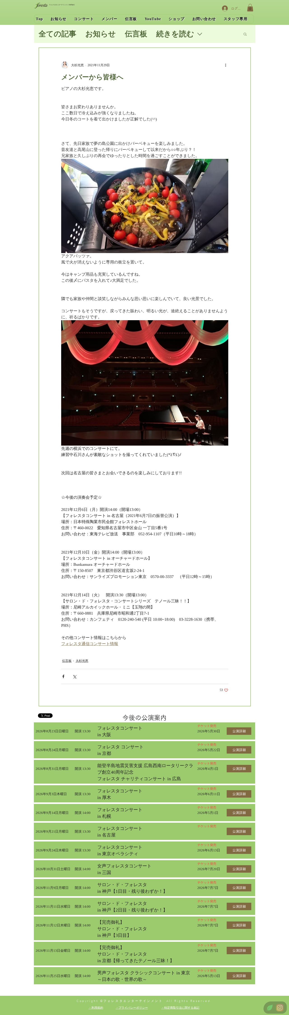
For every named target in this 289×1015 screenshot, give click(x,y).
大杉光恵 (82, 661)
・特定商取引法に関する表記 (180, 1007)
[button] (250, 7)
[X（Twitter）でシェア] (74, 676)
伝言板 (136, 34)
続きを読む (175, 34)
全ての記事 (57, 34)
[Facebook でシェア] (63, 676)
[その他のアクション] (225, 65)
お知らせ (100, 34)
